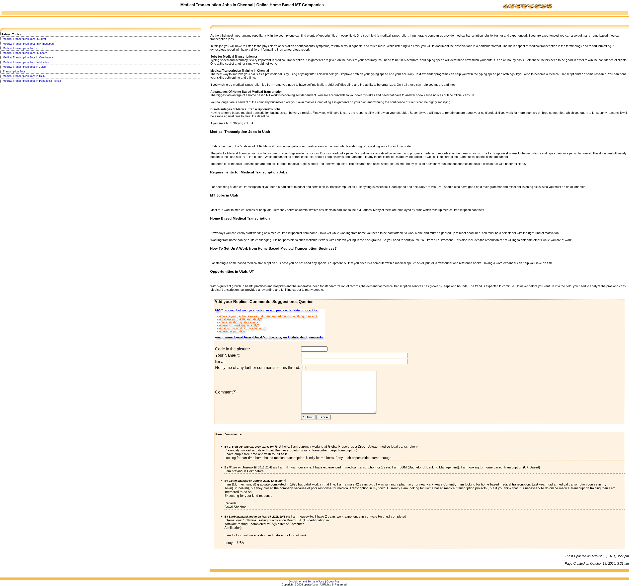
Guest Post (333, 581)
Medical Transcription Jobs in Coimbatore (28, 57)
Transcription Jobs (14, 71)
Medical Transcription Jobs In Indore (25, 52)
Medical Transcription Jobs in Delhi (24, 75)
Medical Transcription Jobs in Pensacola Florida (32, 80)
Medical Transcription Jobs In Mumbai (26, 62)
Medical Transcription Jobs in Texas (25, 48)
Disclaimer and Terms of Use (306, 581)
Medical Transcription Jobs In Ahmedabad (28, 43)
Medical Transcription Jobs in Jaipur (25, 66)
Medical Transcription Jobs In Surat (24, 38)
